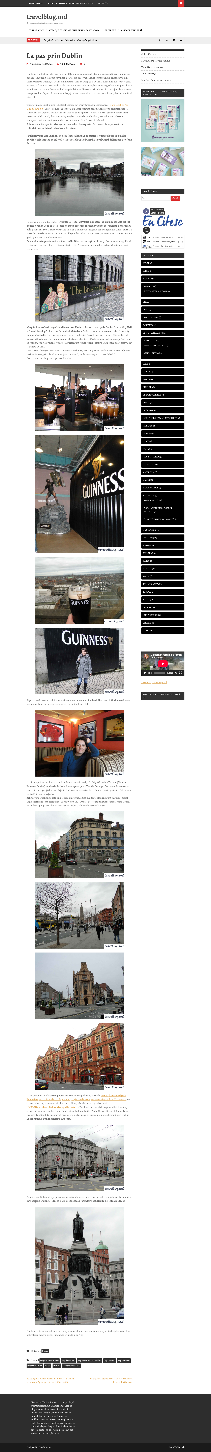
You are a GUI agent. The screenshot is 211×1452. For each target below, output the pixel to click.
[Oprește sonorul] (176, 672)
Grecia (146, 402)
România (147, 553)
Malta (146, 480)
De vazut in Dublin (34, 1365)
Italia (146, 449)
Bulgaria (147, 278)
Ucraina (147, 607)
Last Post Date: (148, 80)
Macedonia (148, 472)
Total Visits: (147, 67)
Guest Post (148, 410)
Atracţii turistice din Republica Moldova (70, 3)
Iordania (147, 425)
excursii (56, 1365)
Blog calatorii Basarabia (49, 1360)
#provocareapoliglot (155, 345)
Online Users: (148, 54)
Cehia (146, 302)
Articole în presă (38, 10)
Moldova (147, 495)
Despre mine (36, 3)
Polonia (147, 545)
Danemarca (149, 325)
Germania (148, 387)
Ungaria (147, 623)
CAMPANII (147, 286)
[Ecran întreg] (180, 672)
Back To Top (175, 1447)
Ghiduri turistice (152, 395)
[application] (162, 663)
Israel (146, 441)
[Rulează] (145, 672)
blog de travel (109, 1360)
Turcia (146, 599)
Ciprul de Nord (150, 317)
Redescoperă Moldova (155, 291)
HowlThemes (45, 1447)
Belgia (146, 271)
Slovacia (147, 568)
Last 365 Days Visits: (151, 60)
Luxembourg (149, 464)
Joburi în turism (151, 456)
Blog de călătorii (68, 1360)
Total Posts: (147, 73)
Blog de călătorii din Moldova (89, 1360)
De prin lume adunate (154, 333)
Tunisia (147, 592)
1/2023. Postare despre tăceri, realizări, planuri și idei (69, 40)
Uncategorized (151, 615)
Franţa (146, 379)
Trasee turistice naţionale (158, 519)
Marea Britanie (150, 487)
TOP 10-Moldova (151, 584)
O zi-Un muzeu (151, 500)
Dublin (48, 1365)
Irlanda (45, 1351)
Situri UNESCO (151, 353)
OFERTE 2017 (148, 537)
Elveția (146, 371)
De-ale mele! (149, 340)
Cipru (145, 309)
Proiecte (103, 3)
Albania (147, 263)
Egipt (145, 364)
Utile (145, 630)
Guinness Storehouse (72, 1365)
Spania (146, 576)
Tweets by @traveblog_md (154, 682)
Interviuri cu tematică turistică (160, 418)
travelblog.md (47, 16)
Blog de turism (124, 1360)
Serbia (146, 561)
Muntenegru (149, 530)
